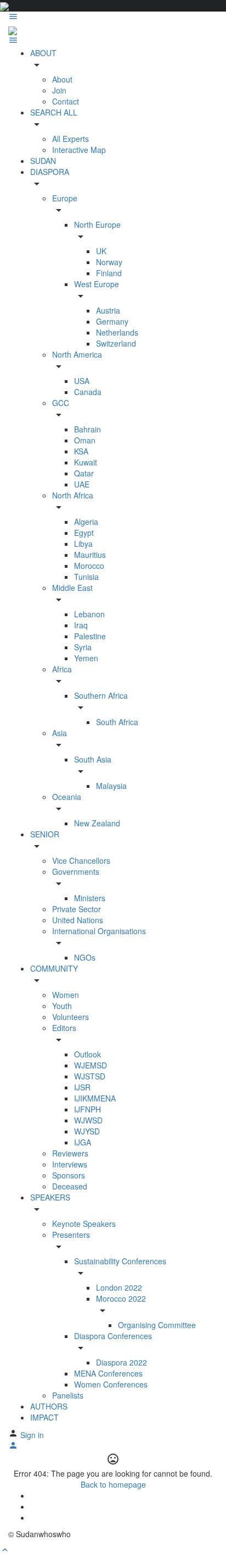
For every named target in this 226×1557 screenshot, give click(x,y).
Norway (109, 261)
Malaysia (111, 785)
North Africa (72, 495)
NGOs (84, 957)
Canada (87, 391)
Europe (64, 198)
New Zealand (97, 823)
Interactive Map (79, 149)
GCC (60, 402)
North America (77, 354)
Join (59, 90)
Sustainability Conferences (120, 1261)
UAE (81, 484)
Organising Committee (157, 1324)
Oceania (66, 796)
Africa (62, 669)
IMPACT (44, 1417)
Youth (62, 1005)
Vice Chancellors (81, 860)
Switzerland (116, 343)
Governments (75, 871)
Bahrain (87, 429)
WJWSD (88, 1120)
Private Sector (76, 908)
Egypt (84, 532)
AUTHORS (48, 1406)
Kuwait (85, 462)
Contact (65, 101)
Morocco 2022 (121, 1298)
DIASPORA (49, 171)
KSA (81, 451)
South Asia (92, 759)
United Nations (77, 919)
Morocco (89, 565)
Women (65, 994)
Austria (108, 310)
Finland (109, 272)
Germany (112, 321)
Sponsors (68, 1175)
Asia (59, 732)
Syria (83, 647)
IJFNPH (87, 1109)
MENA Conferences (108, 1373)
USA (81, 380)
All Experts (70, 138)
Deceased (69, 1186)
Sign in (32, 1434)
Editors (64, 1027)
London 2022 (119, 1287)
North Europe (97, 224)
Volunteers (70, 1016)
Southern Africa (101, 695)
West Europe (96, 283)
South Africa (117, 721)
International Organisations (99, 930)
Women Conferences (111, 1384)
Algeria (86, 521)
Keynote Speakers (84, 1223)
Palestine (90, 636)
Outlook (87, 1054)
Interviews (69, 1164)
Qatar (84, 473)
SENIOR (44, 834)
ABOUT (43, 52)
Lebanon (89, 613)
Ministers (89, 897)
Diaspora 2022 (121, 1362)
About (62, 79)
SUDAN (43, 160)
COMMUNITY (54, 968)
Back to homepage (113, 1484)
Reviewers (70, 1153)
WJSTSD (89, 1076)
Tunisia (86, 576)
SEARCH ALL (53, 112)
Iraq (81, 625)
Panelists (67, 1395)
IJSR (82, 1087)
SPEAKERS (50, 1197)
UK (101, 250)
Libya (83, 543)
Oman (84, 440)
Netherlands (117, 332)
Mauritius (90, 554)
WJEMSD (90, 1065)
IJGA (82, 1142)
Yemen (86, 658)
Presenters (71, 1234)
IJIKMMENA (95, 1098)
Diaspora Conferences (113, 1335)
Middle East (72, 587)
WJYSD (87, 1131)
